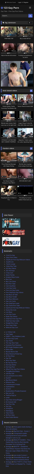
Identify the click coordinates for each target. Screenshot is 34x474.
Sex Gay (8, 406)
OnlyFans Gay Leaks (12, 321)
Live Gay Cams (11, 314)
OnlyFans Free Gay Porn (14, 318)
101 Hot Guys (10, 270)
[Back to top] (28, 468)
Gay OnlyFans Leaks (12, 303)
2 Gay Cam (9, 273)
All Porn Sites (10, 415)
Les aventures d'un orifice (14, 376)
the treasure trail (11, 402)
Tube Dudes (10, 413)
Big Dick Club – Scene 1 (22, 431)
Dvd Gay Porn (10, 367)
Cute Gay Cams (11, 288)
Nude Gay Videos (11, 316)
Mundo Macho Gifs (12, 351)
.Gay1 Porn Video (11, 257)
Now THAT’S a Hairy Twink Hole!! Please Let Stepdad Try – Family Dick (18, 464)
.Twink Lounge (10, 264)
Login (19, 2)
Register (26, 2)
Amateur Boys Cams (12, 277)
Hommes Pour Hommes (13, 345)
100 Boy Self (10, 373)
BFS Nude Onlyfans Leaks (14, 347)
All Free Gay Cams (12, 338)
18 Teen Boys (10, 356)
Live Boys (9, 312)
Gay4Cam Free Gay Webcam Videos (18, 308)
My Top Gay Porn (11, 362)
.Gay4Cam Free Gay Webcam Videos (18, 259)
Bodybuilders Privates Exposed (16, 391)
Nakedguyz (9, 411)
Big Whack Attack (11, 380)
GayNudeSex (10, 386)
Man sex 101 (10, 393)
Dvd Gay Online (11, 365)
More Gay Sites (11, 360)
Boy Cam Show (11, 281)
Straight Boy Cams (12, 323)
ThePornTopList (11, 395)
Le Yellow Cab (10, 332)
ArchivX (8, 389)
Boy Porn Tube (10, 284)
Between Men (10, 382)
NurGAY (8, 378)
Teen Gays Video (11, 325)
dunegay (8, 427)
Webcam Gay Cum (12, 327)
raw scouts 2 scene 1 (20, 455)
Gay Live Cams (11, 301)
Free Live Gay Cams (12, 290)
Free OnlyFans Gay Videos (14, 292)
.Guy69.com (10, 262)
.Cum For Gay (10, 255)
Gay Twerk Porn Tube (13, 305)
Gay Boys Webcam (12, 299)
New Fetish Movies (12, 417)
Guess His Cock (11, 310)
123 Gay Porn (11, 7)
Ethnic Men (9, 349)
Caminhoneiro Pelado (13, 384)
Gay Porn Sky (10, 404)
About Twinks (10, 275)
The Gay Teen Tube (12, 343)
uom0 (7, 397)
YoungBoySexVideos (13, 371)
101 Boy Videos (11, 268)
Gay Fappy (9, 334)
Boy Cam (9, 279)
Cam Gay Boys (11, 286)
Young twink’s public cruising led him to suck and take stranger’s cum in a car (16, 436)
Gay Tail (8, 358)
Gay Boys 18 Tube (12, 294)
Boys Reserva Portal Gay (14, 354)
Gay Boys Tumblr (11, 297)
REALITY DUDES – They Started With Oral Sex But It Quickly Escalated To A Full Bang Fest (18, 442)
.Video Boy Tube (11, 266)
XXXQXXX (9, 408)
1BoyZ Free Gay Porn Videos (15, 369)
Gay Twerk (9, 341)
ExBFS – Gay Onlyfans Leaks (15, 336)
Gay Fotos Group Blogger (14, 400)
